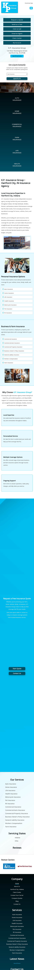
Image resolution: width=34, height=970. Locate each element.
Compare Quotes (17, 898)
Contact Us (17, 673)
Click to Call (17, 29)
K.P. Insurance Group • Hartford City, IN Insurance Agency (15, 182)
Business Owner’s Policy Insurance (14, 351)
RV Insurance (8, 313)
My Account (17, 43)
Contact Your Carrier (17, 895)
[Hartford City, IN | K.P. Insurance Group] (9, 7)
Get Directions (17, 56)
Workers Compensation (11, 359)
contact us (24, 612)
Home (17, 883)
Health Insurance (9, 301)
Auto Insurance (8, 289)
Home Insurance (9, 293)
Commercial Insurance (10, 339)
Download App (29, 3)
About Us (17, 886)
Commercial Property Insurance (13, 347)
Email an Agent (17, 34)
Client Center (17, 38)
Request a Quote (17, 20)
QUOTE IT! (17, 79)
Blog (17, 901)
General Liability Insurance (11, 355)
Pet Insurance (8, 309)
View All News (17, 963)
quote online (16, 612)
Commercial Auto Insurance (12, 343)
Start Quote (17, 669)
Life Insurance (8, 297)
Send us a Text (17, 24)
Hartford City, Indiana (17, 889)
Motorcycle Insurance (10, 305)
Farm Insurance (8, 362)
